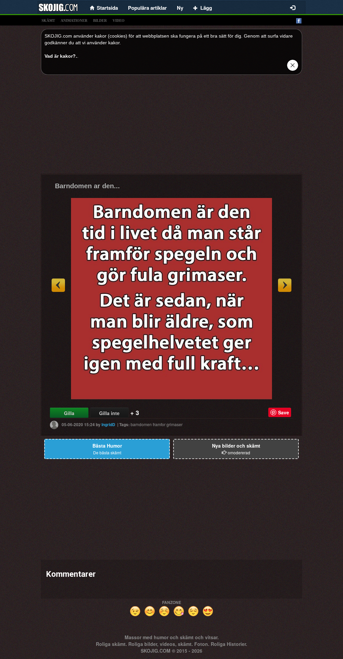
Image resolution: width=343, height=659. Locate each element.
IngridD (108, 424)
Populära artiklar (147, 7)
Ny (180, 7)
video (119, 20)
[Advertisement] (171, 127)
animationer (74, 20)
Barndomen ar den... (87, 186)
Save (283, 412)
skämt (48, 20)
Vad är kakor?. (61, 56)
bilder (100, 20)
